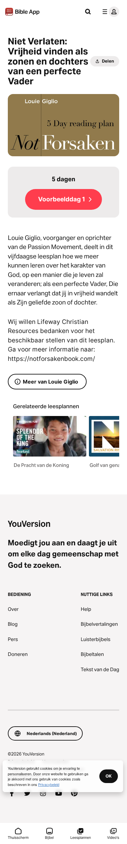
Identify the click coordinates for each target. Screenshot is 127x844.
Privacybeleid (48, 784)
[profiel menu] (109, 11)
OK (109, 776)
